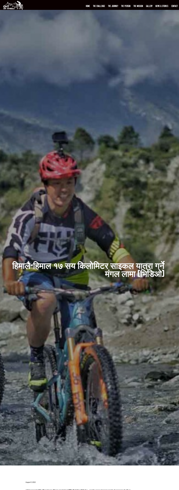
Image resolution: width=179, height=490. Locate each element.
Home (88, 6)
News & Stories (161, 6)
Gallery (149, 6)
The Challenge (99, 6)
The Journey (113, 6)
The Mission (138, 6)
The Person (125, 6)
